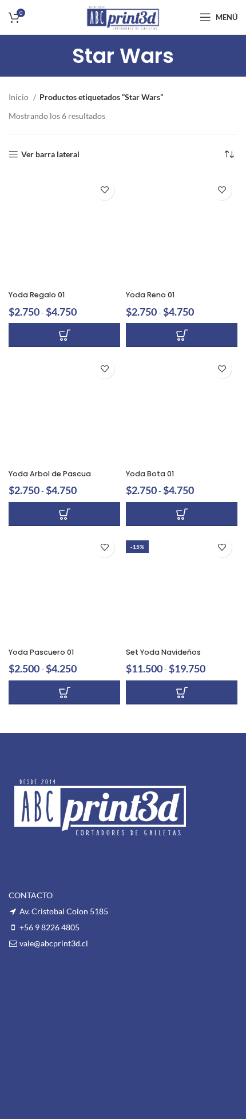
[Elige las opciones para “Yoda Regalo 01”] (64, 335)
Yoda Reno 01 (150, 295)
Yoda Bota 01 (150, 474)
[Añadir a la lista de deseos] (104, 190)
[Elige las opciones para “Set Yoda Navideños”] (181, 692)
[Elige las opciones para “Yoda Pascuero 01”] (64, 692)
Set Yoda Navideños (163, 652)
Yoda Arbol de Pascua (50, 474)
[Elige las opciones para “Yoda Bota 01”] (181, 514)
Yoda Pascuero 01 (41, 652)
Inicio (19, 97)
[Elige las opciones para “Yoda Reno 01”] (181, 335)
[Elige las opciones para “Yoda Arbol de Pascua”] (64, 514)
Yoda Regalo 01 (37, 295)
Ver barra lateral (50, 154)
